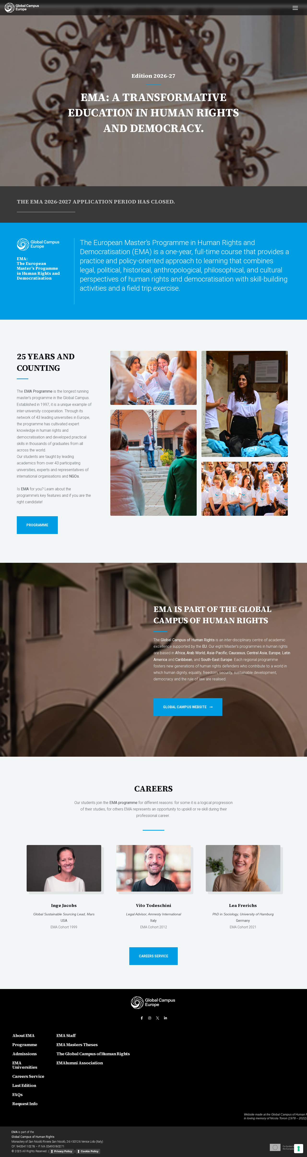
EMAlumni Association (79, 1063)
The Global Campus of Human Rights (93, 1054)
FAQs (17, 1094)
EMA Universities (24, 1065)
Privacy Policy (63, 1151)
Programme (24, 1045)
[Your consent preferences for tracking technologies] (298, 1148)
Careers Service (28, 1076)
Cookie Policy (89, 1151)
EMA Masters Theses (77, 1045)
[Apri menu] (292, 7)
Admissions (24, 1054)
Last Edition (24, 1085)
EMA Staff (65, 1035)
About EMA (23, 1035)
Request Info (24, 1104)
